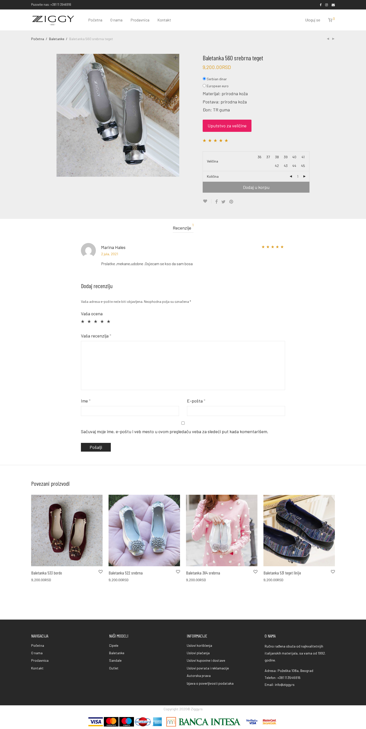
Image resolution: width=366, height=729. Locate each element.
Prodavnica (139, 19)
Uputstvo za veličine (227, 125)
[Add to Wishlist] (207, 201)
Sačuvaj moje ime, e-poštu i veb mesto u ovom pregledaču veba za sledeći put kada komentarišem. (174, 431)
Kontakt (164, 19)
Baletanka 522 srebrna (126, 572)
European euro (218, 86)
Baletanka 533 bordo (46, 572)
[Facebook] (320, 4)
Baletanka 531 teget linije (282, 572)
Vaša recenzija (96, 335)
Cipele (113, 645)
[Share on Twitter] (223, 201)
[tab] (183, 228)
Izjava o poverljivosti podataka (210, 683)
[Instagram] (326, 4)
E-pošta (196, 401)
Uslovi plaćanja (198, 653)
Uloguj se (312, 19)
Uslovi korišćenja (199, 645)
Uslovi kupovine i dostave (206, 660)
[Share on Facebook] (216, 201)
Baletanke (56, 39)
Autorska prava (199, 675)
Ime (86, 401)
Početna (95, 19)
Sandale (115, 660)
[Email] (333, 4)
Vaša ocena (92, 313)
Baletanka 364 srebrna (203, 572)
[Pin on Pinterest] (231, 201)
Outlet (114, 668)
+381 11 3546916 (289, 677)
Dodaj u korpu (256, 187)
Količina (213, 176)
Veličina (212, 161)
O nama (116, 19)
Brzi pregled (37, 579)
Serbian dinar (217, 79)
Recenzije (183, 227)
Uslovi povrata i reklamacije (208, 668)
